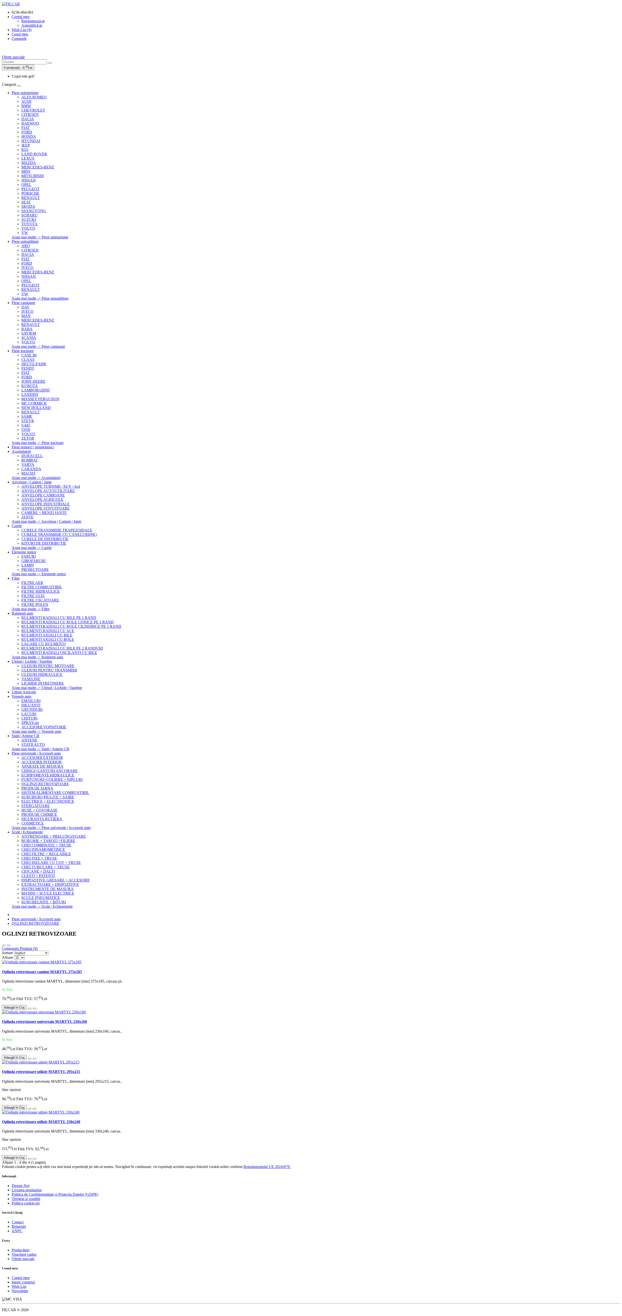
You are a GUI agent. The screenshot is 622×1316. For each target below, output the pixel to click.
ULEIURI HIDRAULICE (41, 674)
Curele (17, 526)
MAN (26, 316)
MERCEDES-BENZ (37, 167)
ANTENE (29, 740)
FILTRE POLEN (34, 604)
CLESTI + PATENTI (38, 876)
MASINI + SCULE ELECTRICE (47, 893)
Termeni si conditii (26, 1199)
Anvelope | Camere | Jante (32, 482)
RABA (27, 329)
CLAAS (28, 359)
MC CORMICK (34, 403)
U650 (25, 429)
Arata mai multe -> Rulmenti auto (37, 657)
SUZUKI (28, 220)
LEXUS (27, 158)
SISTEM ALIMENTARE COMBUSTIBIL (55, 793)
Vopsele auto (21, 696)
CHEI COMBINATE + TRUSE (46, 845)
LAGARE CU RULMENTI (43, 644)
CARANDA (31, 469)
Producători (20, 1250)
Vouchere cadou (24, 1254)
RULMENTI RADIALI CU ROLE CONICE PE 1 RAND (67, 622)
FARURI (28, 556)
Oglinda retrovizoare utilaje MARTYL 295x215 (41, 1072)
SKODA (28, 206)
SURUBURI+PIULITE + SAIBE (47, 797)
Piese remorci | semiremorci (33, 447)
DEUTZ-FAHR (33, 364)
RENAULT (30, 198)
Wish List (19, 1286)
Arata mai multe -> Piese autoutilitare (40, 298)
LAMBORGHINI (35, 390)
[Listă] (4, 945)
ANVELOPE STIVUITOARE (45, 508)
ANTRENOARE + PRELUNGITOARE (53, 836)
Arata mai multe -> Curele (32, 548)
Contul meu (21, 1278)
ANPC (17, 1231)
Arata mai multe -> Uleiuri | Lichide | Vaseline (47, 688)
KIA (24, 150)
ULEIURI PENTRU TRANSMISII (49, 670)
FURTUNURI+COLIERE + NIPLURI (52, 779)
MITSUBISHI (32, 176)
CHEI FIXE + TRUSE (39, 858)
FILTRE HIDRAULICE (40, 591)
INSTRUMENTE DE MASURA (47, 889)
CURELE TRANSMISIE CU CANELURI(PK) (59, 534)
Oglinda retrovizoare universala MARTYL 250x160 (44, 1022)
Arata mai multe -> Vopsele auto (36, 731)
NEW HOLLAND (36, 408)
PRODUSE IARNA (37, 788)
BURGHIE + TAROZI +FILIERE (48, 841)
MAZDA (28, 163)
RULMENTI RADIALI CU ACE (47, 631)
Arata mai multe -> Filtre (31, 609)
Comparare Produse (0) (20, 948)
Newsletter (20, 1291)
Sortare (7, 953)
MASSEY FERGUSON (40, 399)
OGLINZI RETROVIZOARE (45, 784)
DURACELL (32, 456)
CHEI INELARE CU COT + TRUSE (51, 863)
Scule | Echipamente (27, 832)
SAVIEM (28, 333)
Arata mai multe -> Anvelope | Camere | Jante (46, 521)
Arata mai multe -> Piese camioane (38, 346)
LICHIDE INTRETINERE (42, 683)
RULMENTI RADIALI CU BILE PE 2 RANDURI (62, 648)
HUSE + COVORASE (39, 810)
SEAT (26, 202)
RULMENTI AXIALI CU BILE (46, 635)
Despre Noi (20, 1186)
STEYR (27, 421)
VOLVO (28, 228)
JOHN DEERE (33, 381)
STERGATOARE (35, 806)
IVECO (27, 268)
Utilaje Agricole (24, 692)
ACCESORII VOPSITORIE (43, 727)
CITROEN (30, 115)
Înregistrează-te (33, 21)
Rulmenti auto (22, 613)
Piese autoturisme (25, 93)
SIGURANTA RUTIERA (41, 819)
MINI (25, 171)
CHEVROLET (33, 110)
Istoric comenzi (23, 1282)
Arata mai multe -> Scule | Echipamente (42, 906)
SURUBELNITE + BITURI (43, 902)
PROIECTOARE (35, 569)
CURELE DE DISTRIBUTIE (45, 539)
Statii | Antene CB (25, 736)
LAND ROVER (34, 154)
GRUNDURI (32, 709)
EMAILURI (31, 701)
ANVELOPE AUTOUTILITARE (48, 491)
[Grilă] (9, 945)
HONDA (28, 136)
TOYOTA (29, 224)
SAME (26, 416)
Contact (18, 1222)
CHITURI (29, 718)
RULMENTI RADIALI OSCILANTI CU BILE (59, 653)
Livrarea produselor (27, 1190)
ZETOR (27, 438)
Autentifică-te (31, 25)
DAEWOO (30, 123)
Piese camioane (23, 303)
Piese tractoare (23, 351)
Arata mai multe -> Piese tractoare (38, 443)
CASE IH (29, 355)
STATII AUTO (33, 744)
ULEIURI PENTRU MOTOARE (47, 666)
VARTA (27, 464)
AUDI (26, 101)
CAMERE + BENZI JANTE (44, 513)
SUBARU (29, 215)
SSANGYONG (33, 211)
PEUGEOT (30, 189)
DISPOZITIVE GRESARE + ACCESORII (55, 880)
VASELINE (30, 679)
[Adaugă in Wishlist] (30, 1008)
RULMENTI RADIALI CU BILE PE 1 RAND (58, 618)
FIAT (25, 128)
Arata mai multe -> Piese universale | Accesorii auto (51, 828)
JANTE (27, 517)
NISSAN (28, 180)
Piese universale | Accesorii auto (36, 753)
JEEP (25, 145)
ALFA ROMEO (34, 97)
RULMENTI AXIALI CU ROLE (47, 639)
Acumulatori (21, 451)
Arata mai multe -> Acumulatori (36, 478)
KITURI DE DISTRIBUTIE (43, 543)
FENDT (27, 368)
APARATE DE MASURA (42, 766)
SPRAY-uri (30, 723)
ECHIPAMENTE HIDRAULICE (47, 775)
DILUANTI (30, 705)
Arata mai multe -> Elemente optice (39, 574)
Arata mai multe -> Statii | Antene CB (40, 749)
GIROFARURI (33, 561)
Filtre (16, 578)
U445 (25, 425)
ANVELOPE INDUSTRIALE (45, 504)
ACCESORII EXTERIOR (42, 758)
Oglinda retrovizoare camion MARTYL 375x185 (42, 972)
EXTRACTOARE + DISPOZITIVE (50, 884)
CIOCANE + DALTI (38, 871)
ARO (25, 246)
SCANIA (28, 338)
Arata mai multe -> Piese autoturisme (40, 237)
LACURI (28, 714)
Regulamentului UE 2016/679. (267, 1167)
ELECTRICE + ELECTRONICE (47, 801)
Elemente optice (24, 552)
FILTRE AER (32, 583)
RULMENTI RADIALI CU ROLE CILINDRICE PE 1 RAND (71, 626)
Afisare (7, 957)
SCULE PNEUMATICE (40, 898)
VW (24, 233)
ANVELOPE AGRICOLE (42, 499)
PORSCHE (30, 193)
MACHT (28, 473)
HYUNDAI (30, 141)
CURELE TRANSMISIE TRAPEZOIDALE (56, 530)
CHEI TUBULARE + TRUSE (45, 867)
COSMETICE (32, 823)
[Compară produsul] (34, 1008)
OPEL (26, 185)
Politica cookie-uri (26, 1203)
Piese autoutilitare (25, 241)
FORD (26, 132)
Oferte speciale (13, 57)
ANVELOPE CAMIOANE (43, 495)
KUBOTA (29, 386)
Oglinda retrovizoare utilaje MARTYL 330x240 (41, 1122)
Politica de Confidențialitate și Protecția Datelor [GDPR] (55, 1194)
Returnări (19, 1226)
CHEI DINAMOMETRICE (43, 849)
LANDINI (29, 394)
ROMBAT (29, 460)
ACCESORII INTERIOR (41, 762)
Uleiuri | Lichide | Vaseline (32, 661)
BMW (26, 106)
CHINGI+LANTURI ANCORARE (49, 771)
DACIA (27, 119)
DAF (25, 307)
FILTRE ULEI (32, 596)
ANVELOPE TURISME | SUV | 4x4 (50, 486)
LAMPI (27, 565)
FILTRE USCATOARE (40, 600)
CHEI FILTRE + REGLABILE (46, 854)
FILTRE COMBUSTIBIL (41, 587)
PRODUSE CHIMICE (39, 814)
